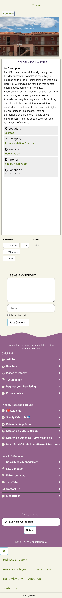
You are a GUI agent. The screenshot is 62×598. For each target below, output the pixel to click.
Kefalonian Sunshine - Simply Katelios (29, 437)
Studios (29, 143)
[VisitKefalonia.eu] (6, 5)
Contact (7, 588)
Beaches (11, 366)
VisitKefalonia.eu (38, 542)
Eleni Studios (12, 153)
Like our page (14, 468)
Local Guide (43, 569)
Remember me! (18, 315)
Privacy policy (14, 393)
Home (10, 345)
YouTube (12, 482)
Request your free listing (21, 386)
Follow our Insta (15, 475)
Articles (11, 359)
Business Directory (15, 559)
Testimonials (14, 379)
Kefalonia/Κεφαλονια (19, 424)
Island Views (10, 578)
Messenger (13, 495)
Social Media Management (22, 461)
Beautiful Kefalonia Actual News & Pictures (32, 444)
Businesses (22, 345)
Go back (9, 13)
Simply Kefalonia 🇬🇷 (18, 417)
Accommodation (14, 143)
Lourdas (9, 132)
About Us (34, 578)
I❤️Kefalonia (13, 410)
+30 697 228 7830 (16, 163)
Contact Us (13, 489)
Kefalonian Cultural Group (22, 430)
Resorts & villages (14, 569)
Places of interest (16, 372)
